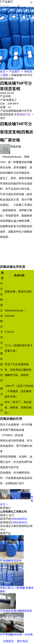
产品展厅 (14, 71)
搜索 (19, 5)
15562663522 (19, 518)
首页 (2, 71)
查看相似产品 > (23, 114)
